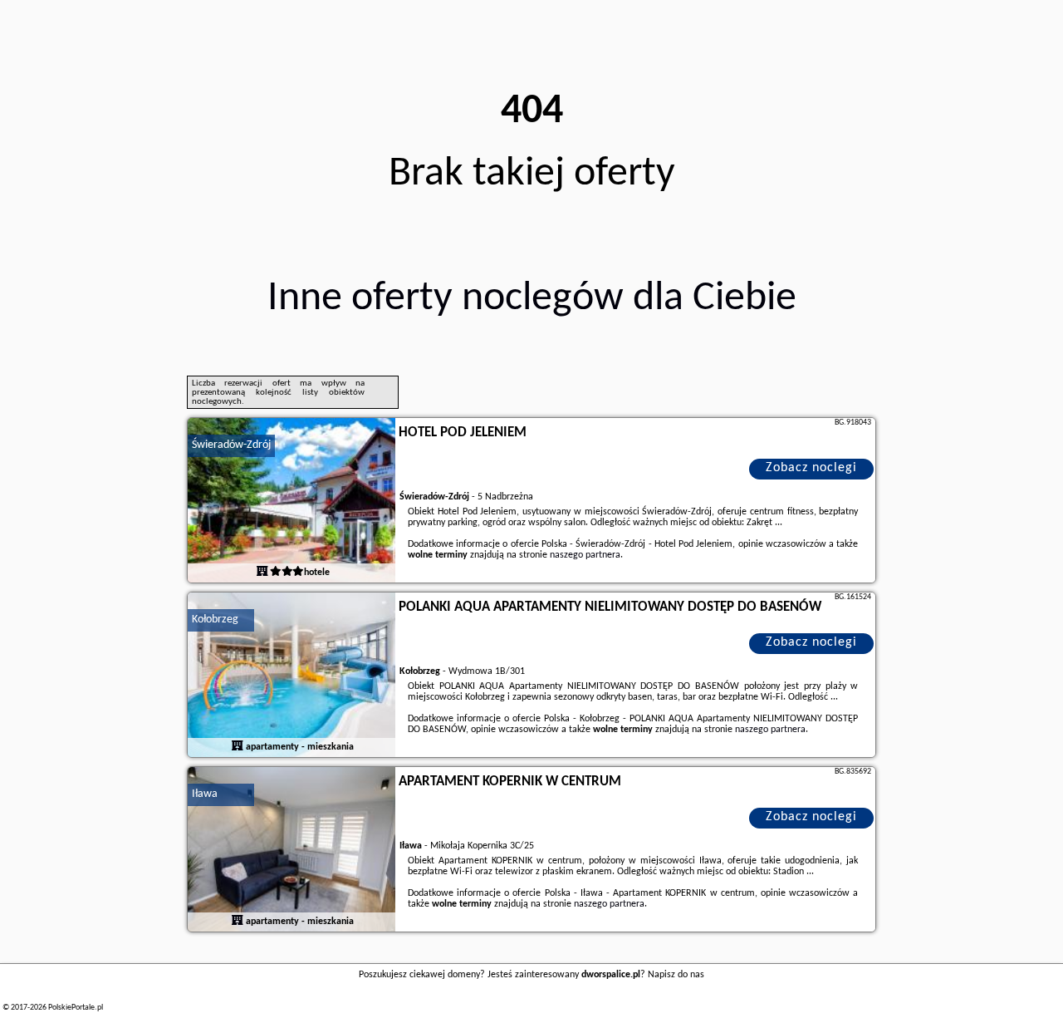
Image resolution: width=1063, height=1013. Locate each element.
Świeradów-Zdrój (231, 445)
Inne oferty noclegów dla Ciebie (531, 299)
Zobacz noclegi (811, 468)
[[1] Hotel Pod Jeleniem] (291, 501)
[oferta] (262, 573)
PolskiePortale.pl (75, 1007)
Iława (205, 794)
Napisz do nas (676, 975)
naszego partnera (585, 555)
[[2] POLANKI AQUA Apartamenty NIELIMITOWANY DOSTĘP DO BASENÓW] (291, 676)
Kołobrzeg (215, 619)
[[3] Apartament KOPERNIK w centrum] (291, 850)
